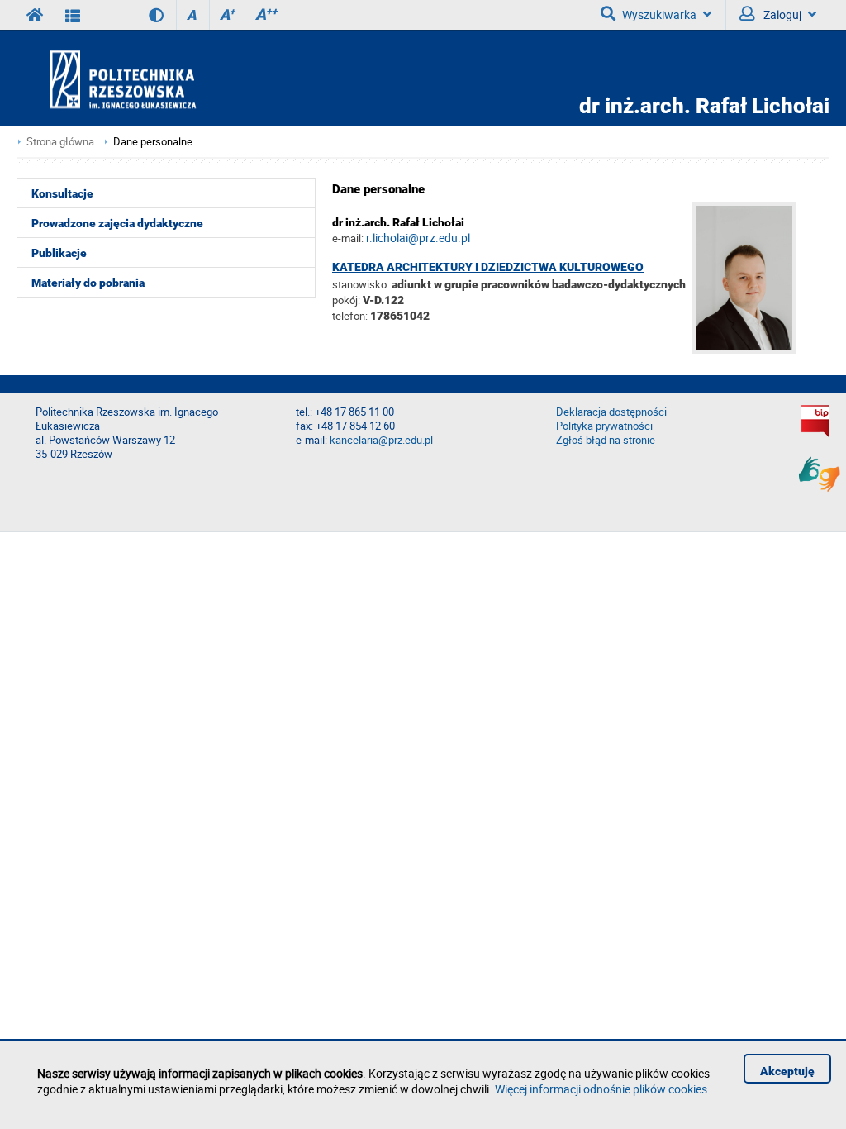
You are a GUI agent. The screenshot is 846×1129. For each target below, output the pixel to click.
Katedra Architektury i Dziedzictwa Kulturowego (488, 267)
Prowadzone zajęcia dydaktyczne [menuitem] (117, 223)
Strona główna (60, 142)
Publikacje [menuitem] (59, 253)
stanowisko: (360, 284)
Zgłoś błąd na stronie (605, 440)
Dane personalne (152, 142)
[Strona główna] (170, 79)
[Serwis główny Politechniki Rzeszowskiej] (36, 15)
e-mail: (348, 238)
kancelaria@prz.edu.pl (381, 440)
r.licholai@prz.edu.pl (418, 237)
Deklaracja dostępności (611, 412)
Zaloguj (781, 14)
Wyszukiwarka (659, 14)
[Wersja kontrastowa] (144, 15)
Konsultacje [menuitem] (62, 193)
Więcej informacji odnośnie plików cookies (601, 1089)
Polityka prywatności (604, 426)
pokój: (347, 300)
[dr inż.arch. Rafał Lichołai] (760, 349)
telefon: (350, 315)
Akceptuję (787, 1071)
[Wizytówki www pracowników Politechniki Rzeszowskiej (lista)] (73, 15)
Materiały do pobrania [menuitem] (88, 282)
